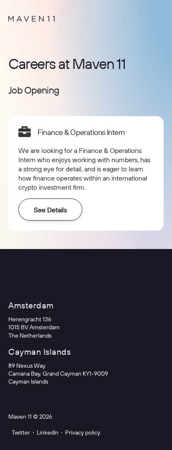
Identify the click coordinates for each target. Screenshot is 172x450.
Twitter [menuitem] (21, 432)
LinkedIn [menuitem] (47, 432)
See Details (50, 210)
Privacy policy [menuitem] (82, 432)
